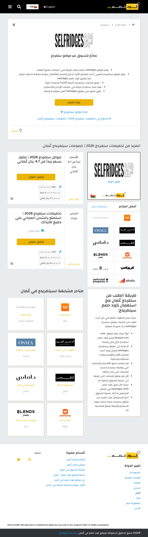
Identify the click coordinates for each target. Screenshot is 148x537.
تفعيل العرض (36, 177)
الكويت (136, 483)
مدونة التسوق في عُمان (72, 470)
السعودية (135, 473)
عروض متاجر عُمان (75, 465)
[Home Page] (123, 5)
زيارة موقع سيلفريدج (75, 112)
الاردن (137, 508)
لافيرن (65, 391)
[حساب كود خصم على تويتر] (18, 459)
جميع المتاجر (121, 25)
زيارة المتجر (74, 102)
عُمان (137, 493)
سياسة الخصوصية (68, 533)
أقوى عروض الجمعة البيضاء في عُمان (65, 485)
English (50, 6)
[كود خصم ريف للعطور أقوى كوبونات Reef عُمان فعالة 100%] (100, 268)
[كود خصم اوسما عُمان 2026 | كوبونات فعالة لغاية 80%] (25, 342)
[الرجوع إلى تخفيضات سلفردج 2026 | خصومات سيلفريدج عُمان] (14, 25)
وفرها (65, 426)
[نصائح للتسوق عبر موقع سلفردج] (113, 175)
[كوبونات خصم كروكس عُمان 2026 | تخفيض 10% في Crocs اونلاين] (127, 268)
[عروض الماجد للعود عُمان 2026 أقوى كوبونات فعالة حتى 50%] (100, 280)
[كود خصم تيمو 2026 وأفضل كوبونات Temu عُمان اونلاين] (65, 307)
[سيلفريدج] (74, 40)
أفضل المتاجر (127, 206)
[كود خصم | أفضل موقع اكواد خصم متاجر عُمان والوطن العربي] (133, 25)
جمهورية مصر (133, 503)
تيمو (65, 321)
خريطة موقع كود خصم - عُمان (69, 475)
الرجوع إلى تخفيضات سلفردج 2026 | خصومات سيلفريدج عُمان (73, 118)
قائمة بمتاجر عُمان (75, 460)
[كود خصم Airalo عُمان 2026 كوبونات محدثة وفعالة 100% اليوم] (127, 280)
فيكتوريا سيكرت (25, 321)
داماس (26, 391)
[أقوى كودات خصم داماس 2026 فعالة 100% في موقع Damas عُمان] (25, 377)
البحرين (136, 488)
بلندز (26, 426)
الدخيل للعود (65, 356)
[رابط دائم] (60, 187)
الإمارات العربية (132, 478)
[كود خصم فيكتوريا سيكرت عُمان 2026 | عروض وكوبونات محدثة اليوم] (25, 307)
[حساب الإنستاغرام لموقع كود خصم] (29, 459)
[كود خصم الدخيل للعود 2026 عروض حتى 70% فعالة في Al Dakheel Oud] (65, 342)
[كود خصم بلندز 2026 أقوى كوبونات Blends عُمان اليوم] (25, 412)
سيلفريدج (105, 25)
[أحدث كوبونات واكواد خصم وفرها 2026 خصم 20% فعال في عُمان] (65, 412)
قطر (138, 498)
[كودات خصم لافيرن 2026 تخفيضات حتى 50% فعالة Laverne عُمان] (65, 377)
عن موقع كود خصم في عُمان (69, 480)
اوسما (26, 356)
